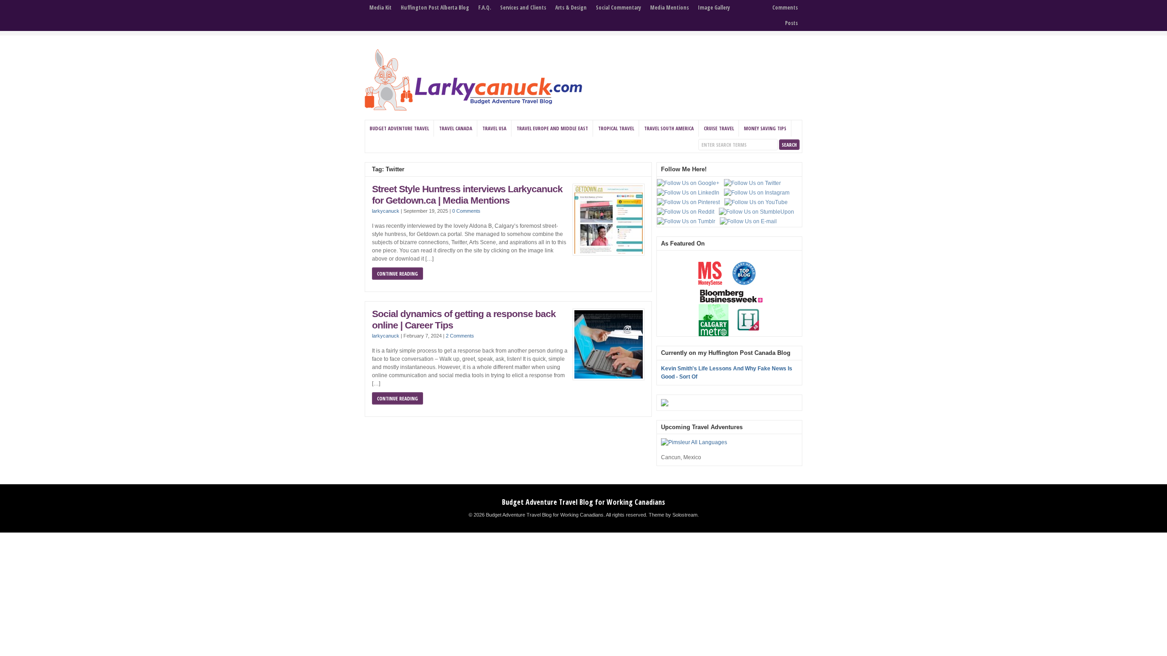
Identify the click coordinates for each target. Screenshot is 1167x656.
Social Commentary (618, 7)
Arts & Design (571, 7)
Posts (791, 23)
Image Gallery (714, 7)
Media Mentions (669, 7)
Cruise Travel (719, 128)
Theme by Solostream (673, 515)
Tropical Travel (616, 128)
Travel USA (494, 128)
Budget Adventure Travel (399, 128)
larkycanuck (385, 211)
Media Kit (380, 7)
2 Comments (460, 335)
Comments (785, 7)
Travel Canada (455, 128)
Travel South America (669, 128)
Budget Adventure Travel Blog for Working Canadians (583, 502)
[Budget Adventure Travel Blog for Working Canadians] (473, 109)
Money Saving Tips (765, 128)
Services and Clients (523, 7)
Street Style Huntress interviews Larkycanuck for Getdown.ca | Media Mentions (467, 195)
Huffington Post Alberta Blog (435, 7)
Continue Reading (397, 273)
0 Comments (466, 211)
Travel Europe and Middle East (552, 128)
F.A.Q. (484, 7)
